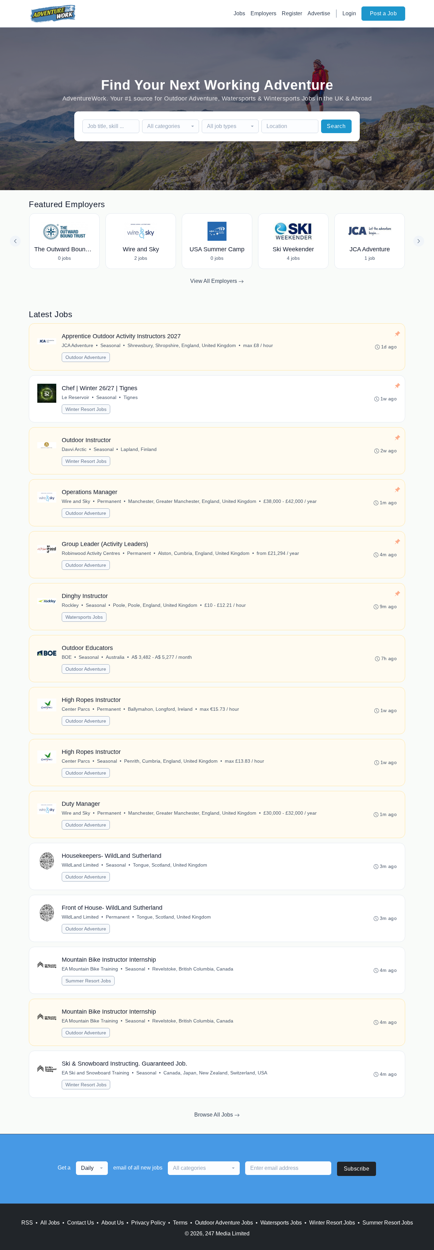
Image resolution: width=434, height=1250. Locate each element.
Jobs (239, 13)
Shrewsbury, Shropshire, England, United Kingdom (181, 345)
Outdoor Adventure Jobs (224, 1223)
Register (292, 13)
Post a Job (383, 13)
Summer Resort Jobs (88, 980)
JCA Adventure (77, 345)
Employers (263, 13)
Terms (180, 1223)
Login (349, 13)
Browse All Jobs (214, 1115)
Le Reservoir (75, 397)
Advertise (319, 13)
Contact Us (80, 1223)
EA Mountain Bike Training (90, 969)
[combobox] (170, 126)
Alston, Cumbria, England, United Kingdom (204, 553)
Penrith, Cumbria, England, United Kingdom (171, 761)
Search (336, 126)
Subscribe (357, 1169)
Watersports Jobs (84, 617)
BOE (67, 657)
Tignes (130, 397)
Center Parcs (76, 709)
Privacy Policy (148, 1223)
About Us (112, 1223)
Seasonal (110, 345)
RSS (27, 1223)
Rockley (70, 605)
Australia (115, 657)
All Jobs (50, 1223)
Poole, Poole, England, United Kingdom (155, 605)
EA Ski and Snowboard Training (95, 1072)
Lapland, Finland (139, 449)
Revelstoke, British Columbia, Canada (192, 969)
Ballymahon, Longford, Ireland (160, 709)
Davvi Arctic (74, 449)
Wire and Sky (76, 501)
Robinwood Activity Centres (91, 553)
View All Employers (214, 281)
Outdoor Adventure (85, 357)
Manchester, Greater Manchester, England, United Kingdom (192, 501)
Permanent (109, 501)
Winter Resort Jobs (85, 409)
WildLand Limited (80, 865)
